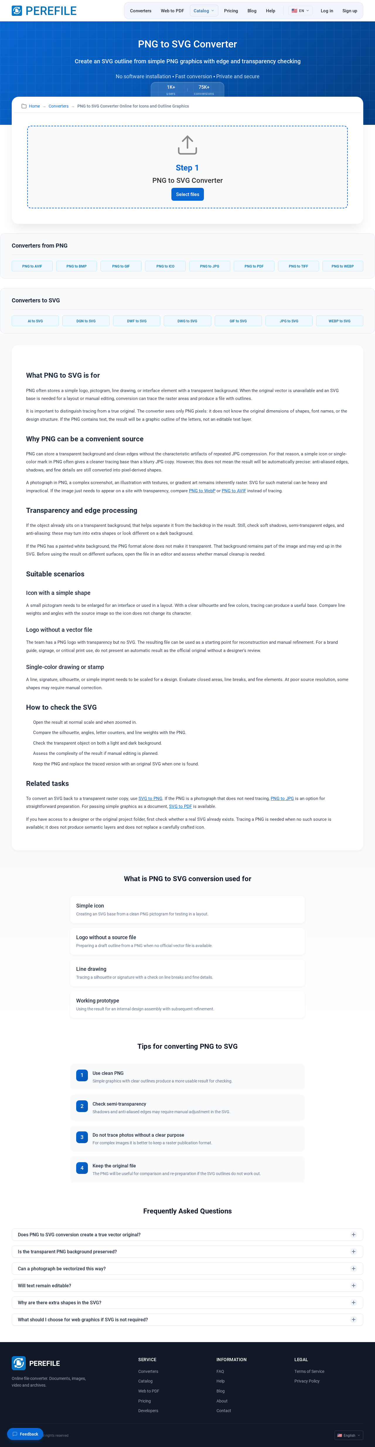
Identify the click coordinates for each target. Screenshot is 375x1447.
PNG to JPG (209, 266)
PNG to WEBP (343, 266)
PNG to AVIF (32, 266)
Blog (252, 10)
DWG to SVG (187, 321)
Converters (140, 10)
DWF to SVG (136, 321)
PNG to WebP (202, 490)
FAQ (220, 1371)
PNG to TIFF (298, 266)
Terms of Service (309, 1371)
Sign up (349, 10)
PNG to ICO (165, 266)
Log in (327, 10)
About (222, 1401)
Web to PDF (172, 10)
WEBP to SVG (339, 321)
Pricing (231, 10)
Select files (187, 194)
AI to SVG (35, 321)
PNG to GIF (121, 266)
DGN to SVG (86, 321)
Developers (148, 1410)
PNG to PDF (254, 266)
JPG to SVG (289, 321)
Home (34, 106)
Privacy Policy (307, 1381)
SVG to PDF (180, 806)
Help (270, 10)
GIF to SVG (238, 321)
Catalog (145, 1381)
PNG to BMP (77, 266)
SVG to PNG (150, 798)
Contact (224, 1410)
